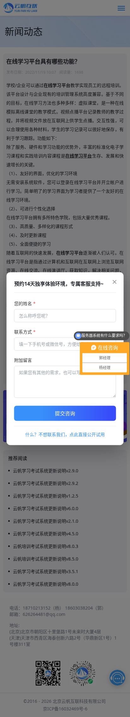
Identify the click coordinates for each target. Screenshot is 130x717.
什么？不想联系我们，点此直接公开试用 (65, 434)
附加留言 (23, 360)
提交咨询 (65, 413)
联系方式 (25, 331)
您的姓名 (25, 303)
